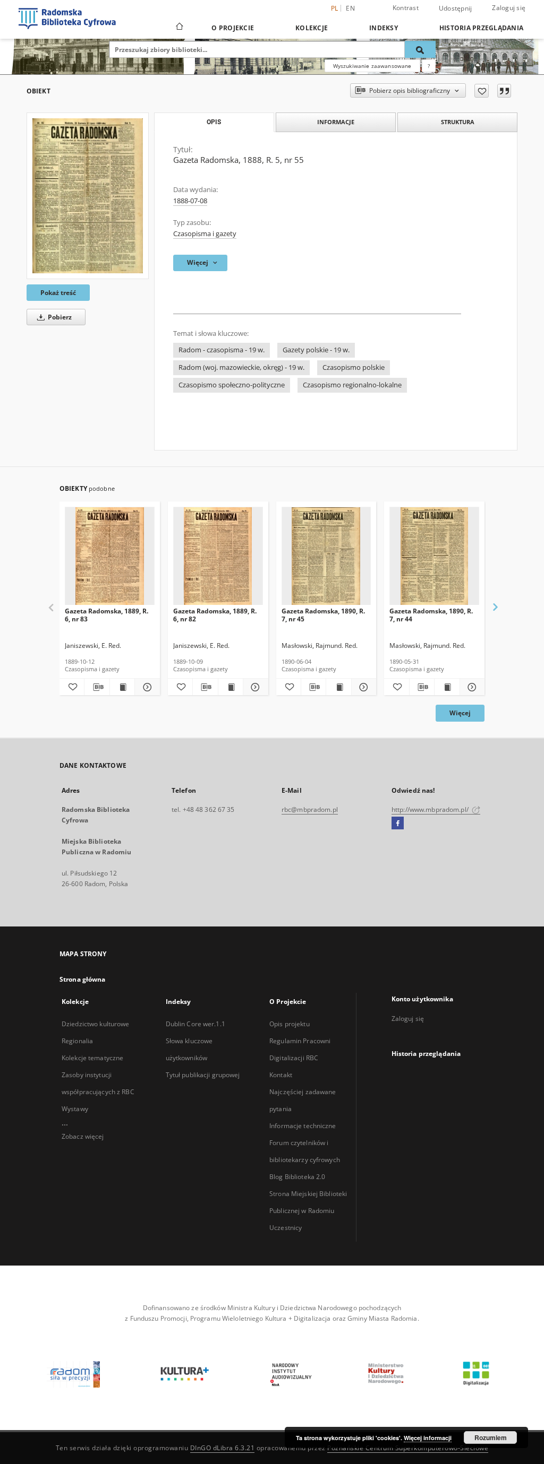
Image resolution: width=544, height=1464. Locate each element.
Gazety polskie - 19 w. (316, 349)
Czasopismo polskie (353, 367)
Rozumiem (490, 1437)
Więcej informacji (428, 1438)
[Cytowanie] (504, 91)
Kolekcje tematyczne (92, 1057)
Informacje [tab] (335, 122)
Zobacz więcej (83, 1136)
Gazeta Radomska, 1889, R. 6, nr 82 (215, 615)
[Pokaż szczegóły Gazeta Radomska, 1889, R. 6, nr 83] (145, 687)
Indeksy (383, 27)
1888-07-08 (190, 200)
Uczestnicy (285, 1227)
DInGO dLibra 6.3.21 (222, 1447)
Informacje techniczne (302, 1125)
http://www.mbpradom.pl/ (431, 809)
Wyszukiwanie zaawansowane (372, 66)
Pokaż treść (58, 292)
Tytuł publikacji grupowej (203, 1074)
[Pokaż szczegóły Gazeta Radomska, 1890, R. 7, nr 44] (470, 687)
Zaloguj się (508, 7)
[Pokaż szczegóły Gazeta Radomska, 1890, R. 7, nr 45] (362, 687)
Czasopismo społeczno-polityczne (231, 384)
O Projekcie (232, 27)
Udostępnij (455, 8)
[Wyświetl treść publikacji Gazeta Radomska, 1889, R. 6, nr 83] (122, 687)
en (350, 8)
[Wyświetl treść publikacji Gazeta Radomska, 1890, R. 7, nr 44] (447, 687)
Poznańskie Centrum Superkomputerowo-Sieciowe (407, 1447)
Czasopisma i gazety (204, 233)
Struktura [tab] (457, 122)
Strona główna (83, 979)
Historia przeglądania (481, 27)
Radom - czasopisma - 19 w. (221, 349)
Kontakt (280, 1074)
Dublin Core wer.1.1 (195, 1023)
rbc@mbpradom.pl (310, 809)
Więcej (460, 712)
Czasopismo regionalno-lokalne (352, 384)
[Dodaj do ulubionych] (481, 91)
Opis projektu (289, 1023)
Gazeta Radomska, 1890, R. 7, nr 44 (431, 615)
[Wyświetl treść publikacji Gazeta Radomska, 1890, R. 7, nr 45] (338, 687)
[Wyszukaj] (420, 49)
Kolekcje (311, 27)
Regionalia (77, 1040)
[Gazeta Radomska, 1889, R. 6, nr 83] (109, 556)
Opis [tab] (214, 122)
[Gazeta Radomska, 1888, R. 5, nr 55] (87, 195)
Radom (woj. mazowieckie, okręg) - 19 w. (241, 367)
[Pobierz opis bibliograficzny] (96, 687)
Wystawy (75, 1108)
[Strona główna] (179, 27)
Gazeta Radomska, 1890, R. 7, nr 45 (323, 615)
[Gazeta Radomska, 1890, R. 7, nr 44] (434, 556)
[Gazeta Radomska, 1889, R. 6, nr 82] (218, 556)
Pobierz (59, 317)
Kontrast (406, 7)
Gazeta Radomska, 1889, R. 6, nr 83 (106, 615)
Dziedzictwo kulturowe (96, 1023)
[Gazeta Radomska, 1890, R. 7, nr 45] (326, 556)
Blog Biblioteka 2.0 (297, 1176)
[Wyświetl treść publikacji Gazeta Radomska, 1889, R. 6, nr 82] (230, 687)
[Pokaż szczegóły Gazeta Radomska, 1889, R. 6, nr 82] (254, 687)
